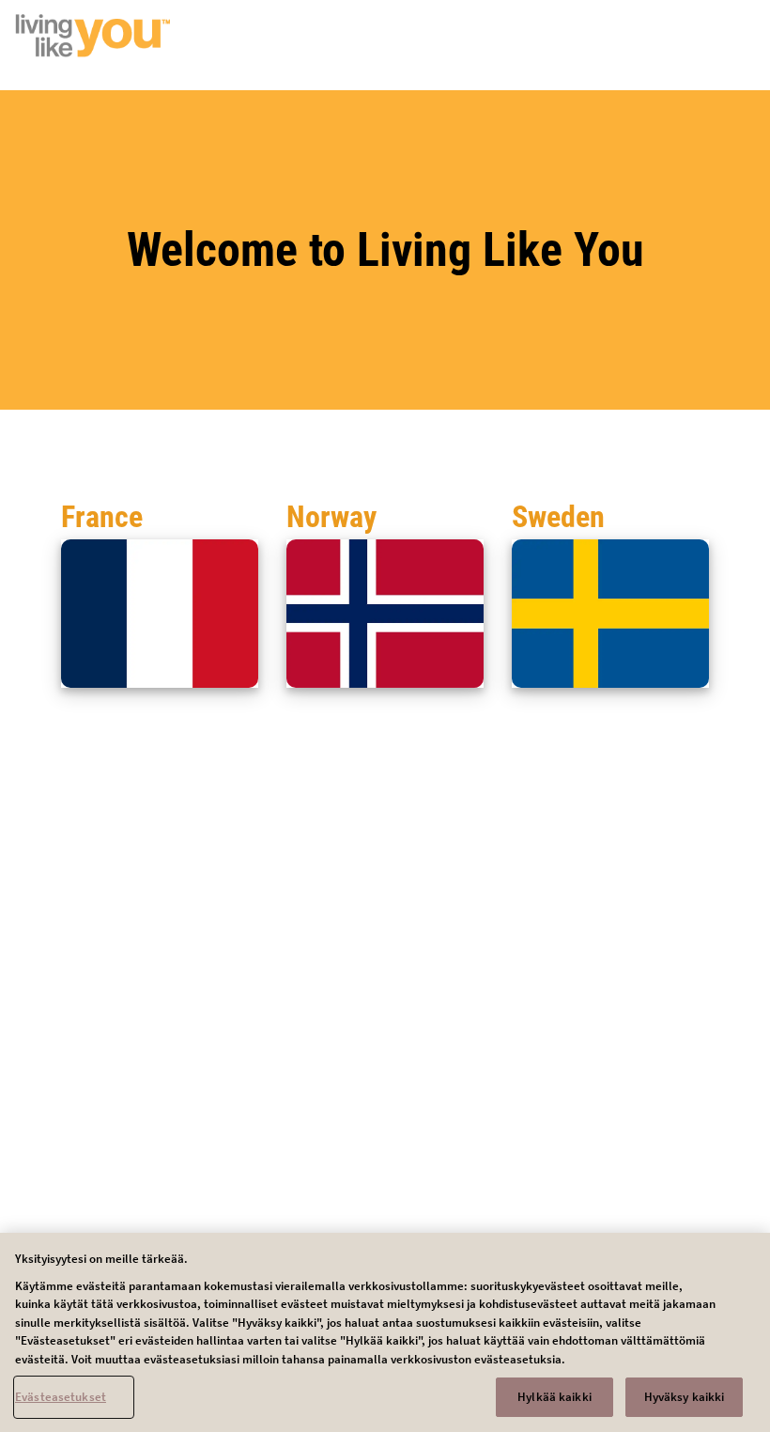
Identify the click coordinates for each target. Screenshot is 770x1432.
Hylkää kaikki (554, 1397)
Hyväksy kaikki (684, 1397)
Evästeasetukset (60, 1397)
